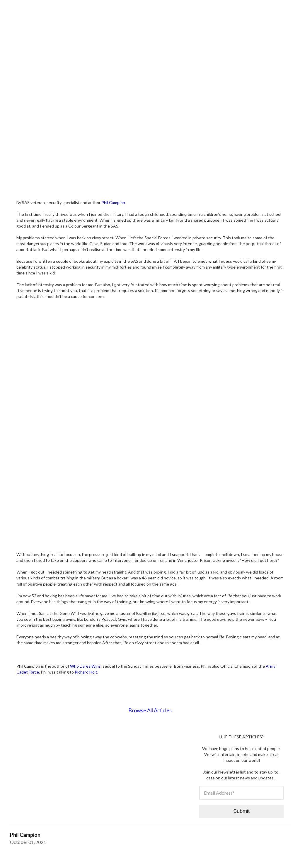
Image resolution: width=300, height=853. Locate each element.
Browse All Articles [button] (150, 710)
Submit (241, 811)
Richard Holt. (86, 671)
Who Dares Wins (85, 666)
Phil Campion (113, 202)
